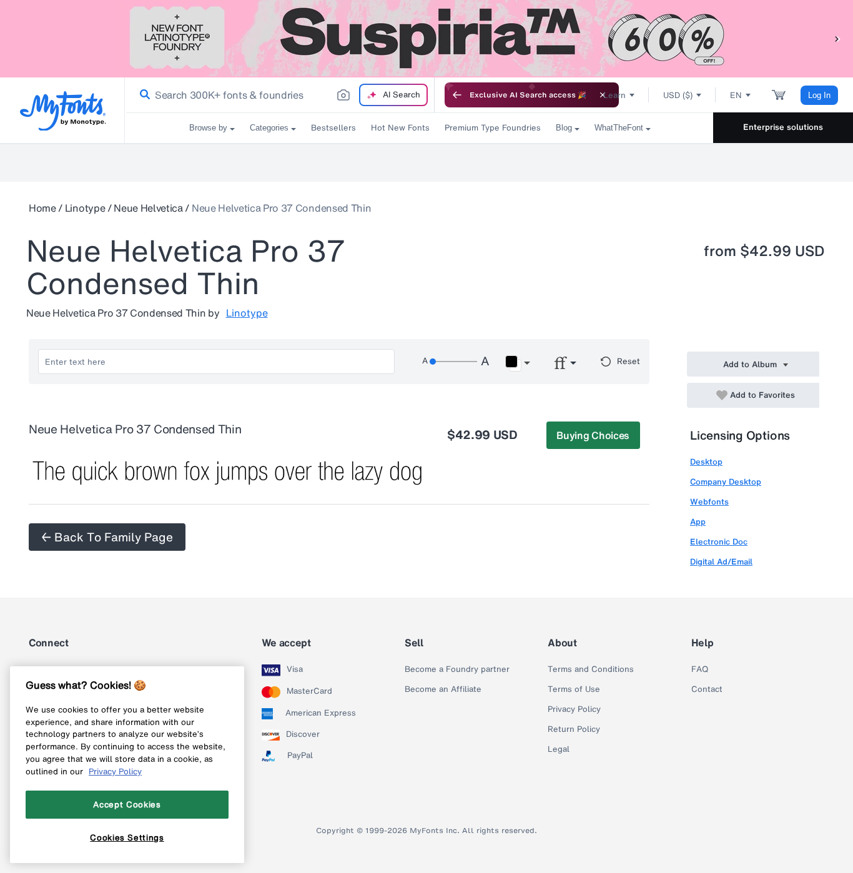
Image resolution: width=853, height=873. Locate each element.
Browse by (208, 127)
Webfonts (709, 502)
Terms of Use (574, 689)
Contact (706, 689)
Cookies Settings (127, 837)
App (698, 522)
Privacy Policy (574, 709)
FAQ (699, 669)
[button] (837, 38)
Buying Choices (592, 435)
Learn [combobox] (614, 95)
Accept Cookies (126, 804)
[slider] (453, 361)
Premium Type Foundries (493, 128)
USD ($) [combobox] (678, 95)
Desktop (706, 462)
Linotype (85, 207)
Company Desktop (725, 482)
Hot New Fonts (400, 128)
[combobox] (280, 94)
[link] (142, 94)
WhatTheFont (618, 127)
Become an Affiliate (443, 689)
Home (42, 207)
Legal (558, 749)
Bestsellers (333, 128)
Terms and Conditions (591, 669)
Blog (564, 127)
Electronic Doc (718, 542)
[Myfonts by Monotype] (62, 111)
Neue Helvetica (148, 207)
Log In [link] (819, 95)
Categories (269, 127)
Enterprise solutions (783, 127)
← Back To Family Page (107, 537)
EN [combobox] (736, 95)
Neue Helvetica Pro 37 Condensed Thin (281, 207)
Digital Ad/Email (721, 562)
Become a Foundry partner (457, 669)
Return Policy (574, 729)
